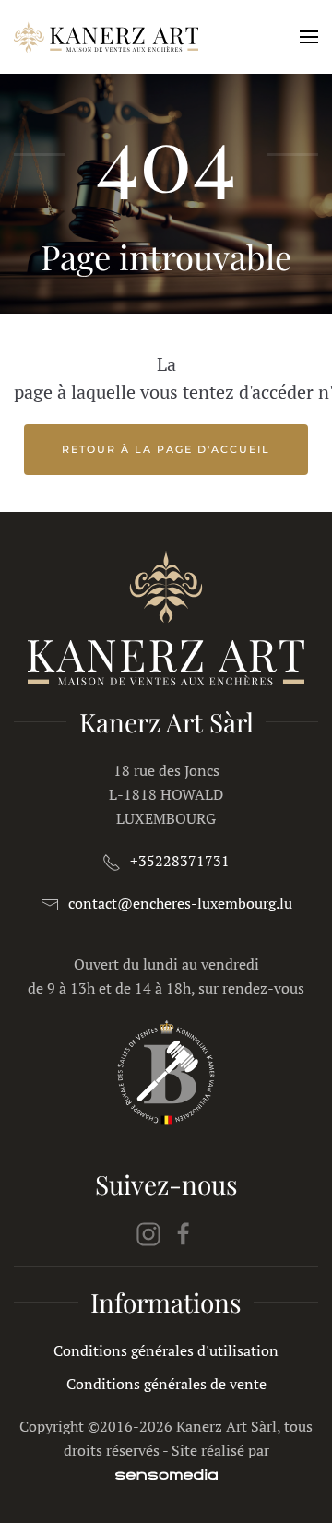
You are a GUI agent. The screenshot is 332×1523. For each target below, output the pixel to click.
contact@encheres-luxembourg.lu (180, 903)
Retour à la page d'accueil (166, 449)
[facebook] (183, 1232)
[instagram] (148, 1232)
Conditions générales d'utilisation (166, 1350)
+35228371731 (180, 861)
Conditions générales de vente (166, 1384)
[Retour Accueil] (106, 37)
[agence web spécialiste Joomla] (166, 1474)
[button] (309, 37)
